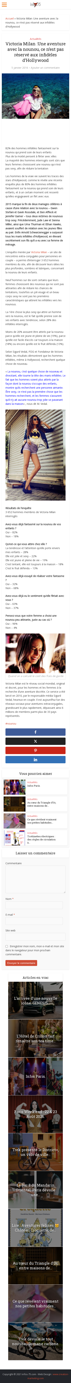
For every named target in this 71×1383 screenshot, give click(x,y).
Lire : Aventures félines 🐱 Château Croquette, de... (35, 1227)
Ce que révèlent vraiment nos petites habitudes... (41, 821)
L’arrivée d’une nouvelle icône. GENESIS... (35, 1000)
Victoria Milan (39, 252)
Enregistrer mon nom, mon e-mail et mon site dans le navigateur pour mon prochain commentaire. (34, 950)
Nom (9, 899)
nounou (11, 723)
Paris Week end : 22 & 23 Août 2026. (35, 1114)
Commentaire (13, 863)
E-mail (10, 914)
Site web (10, 930)
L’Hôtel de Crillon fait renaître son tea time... (36, 1038)
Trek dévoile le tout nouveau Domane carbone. (35, 1341)
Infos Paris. (33, 785)
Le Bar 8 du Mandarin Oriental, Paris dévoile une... (35, 1190)
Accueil (9, 18)
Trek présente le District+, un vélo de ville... (35, 1152)
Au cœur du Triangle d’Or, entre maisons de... (41, 804)
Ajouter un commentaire (45, 67)
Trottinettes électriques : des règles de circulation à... (41, 839)
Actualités (35, 39)
